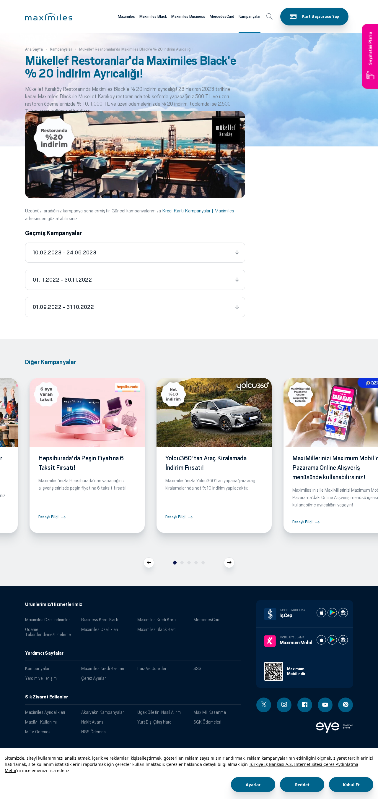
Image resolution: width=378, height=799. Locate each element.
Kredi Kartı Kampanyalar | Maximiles (198, 211)
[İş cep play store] (332, 612)
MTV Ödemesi (38, 731)
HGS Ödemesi (94, 731)
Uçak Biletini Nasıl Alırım (159, 712)
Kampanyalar (249, 16)
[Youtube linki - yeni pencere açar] (325, 705)
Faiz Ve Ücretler (151, 668)
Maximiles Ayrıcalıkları (45, 712)
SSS (197, 668)
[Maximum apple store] (321, 640)
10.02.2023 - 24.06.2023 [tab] (64, 253)
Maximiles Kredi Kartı (156, 619)
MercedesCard (222, 16)
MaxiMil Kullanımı (41, 721)
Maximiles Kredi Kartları (102, 668)
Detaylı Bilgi (48, 517)
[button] (48, 16)
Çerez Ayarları (94, 678)
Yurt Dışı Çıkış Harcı (154, 721)
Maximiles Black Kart (156, 629)
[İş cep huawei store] (343, 612)
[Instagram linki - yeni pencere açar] (284, 705)
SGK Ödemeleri (207, 721)
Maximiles (126, 16)
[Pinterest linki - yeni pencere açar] (345, 705)
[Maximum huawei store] (343, 640)
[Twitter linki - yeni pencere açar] (263, 705)
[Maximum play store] (332, 640)
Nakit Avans (92, 721)
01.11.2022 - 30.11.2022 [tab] (62, 280)
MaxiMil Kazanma (209, 712)
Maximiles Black (153, 16)
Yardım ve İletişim (41, 678)
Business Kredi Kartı (99, 619)
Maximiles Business (188, 16)
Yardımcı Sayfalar (44, 653)
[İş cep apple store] (321, 612)
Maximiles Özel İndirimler (47, 619)
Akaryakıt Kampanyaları (103, 712)
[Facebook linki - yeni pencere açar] (304, 705)
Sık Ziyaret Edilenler (46, 697)
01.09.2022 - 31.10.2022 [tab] (63, 307)
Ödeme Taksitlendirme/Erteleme (48, 632)
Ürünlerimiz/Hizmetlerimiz (53, 604)
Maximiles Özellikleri (99, 629)
